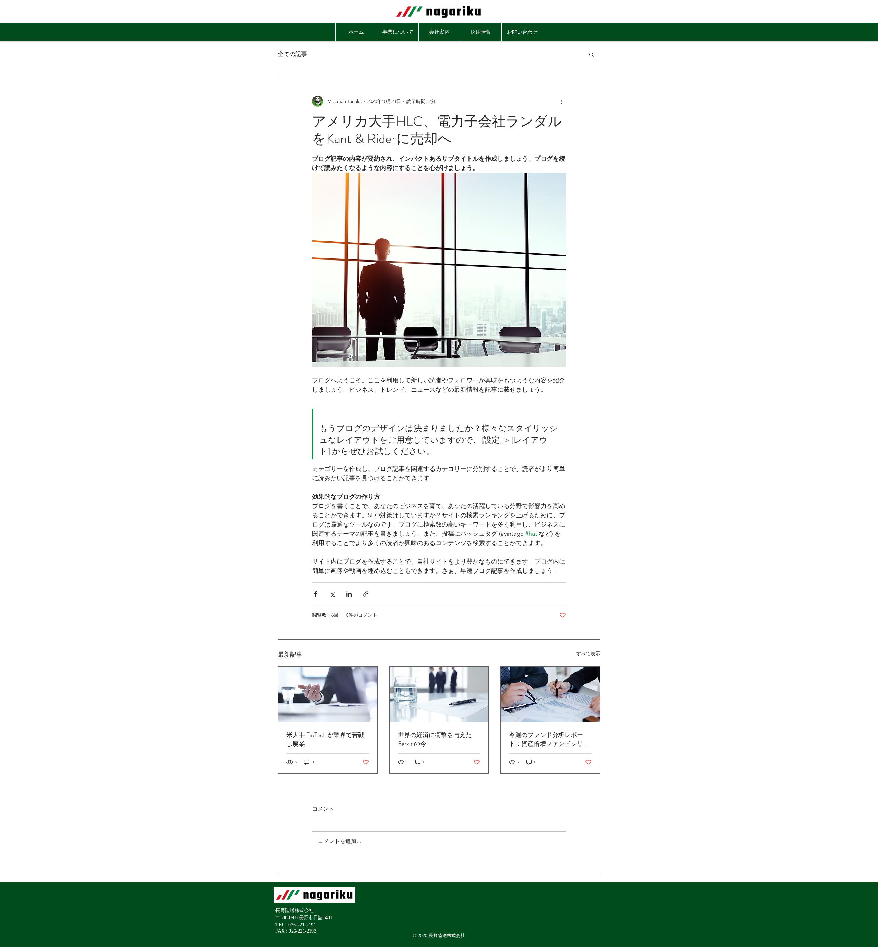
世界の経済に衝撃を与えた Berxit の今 (435, 739)
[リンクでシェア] (366, 594)
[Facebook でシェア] (315, 594)
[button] (591, 54)
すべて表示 (588, 653)
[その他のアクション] (562, 101)
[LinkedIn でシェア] (349, 594)
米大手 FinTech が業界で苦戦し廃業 (325, 739)
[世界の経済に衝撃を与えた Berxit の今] (439, 694)
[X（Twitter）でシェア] (332, 594)
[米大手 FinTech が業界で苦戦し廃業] (327, 694)
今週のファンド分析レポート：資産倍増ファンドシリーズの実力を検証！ (549, 739)
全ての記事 (292, 54)
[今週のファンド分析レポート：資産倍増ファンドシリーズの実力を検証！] (550, 694)
